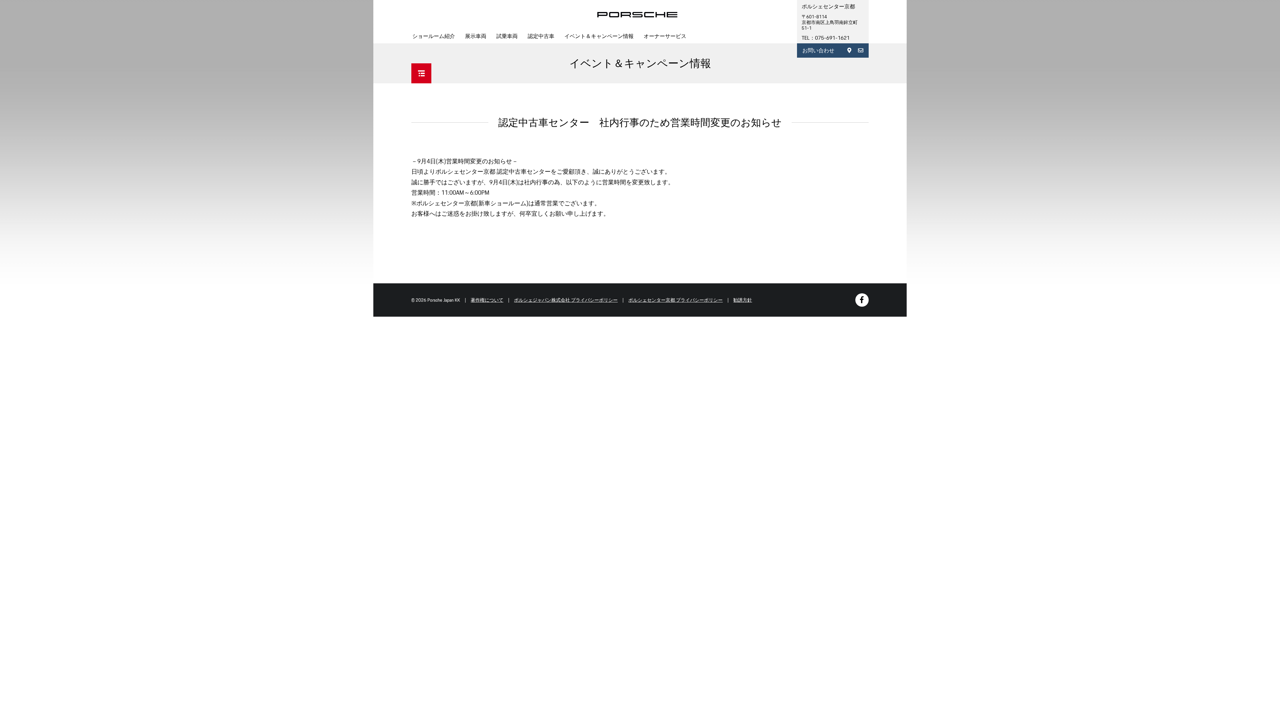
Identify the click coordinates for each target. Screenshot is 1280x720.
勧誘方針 (742, 300)
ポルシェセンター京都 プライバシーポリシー (675, 300)
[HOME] (637, 14)
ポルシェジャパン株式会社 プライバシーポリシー (566, 300)
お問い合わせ (818, 50)
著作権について (487, 300)
